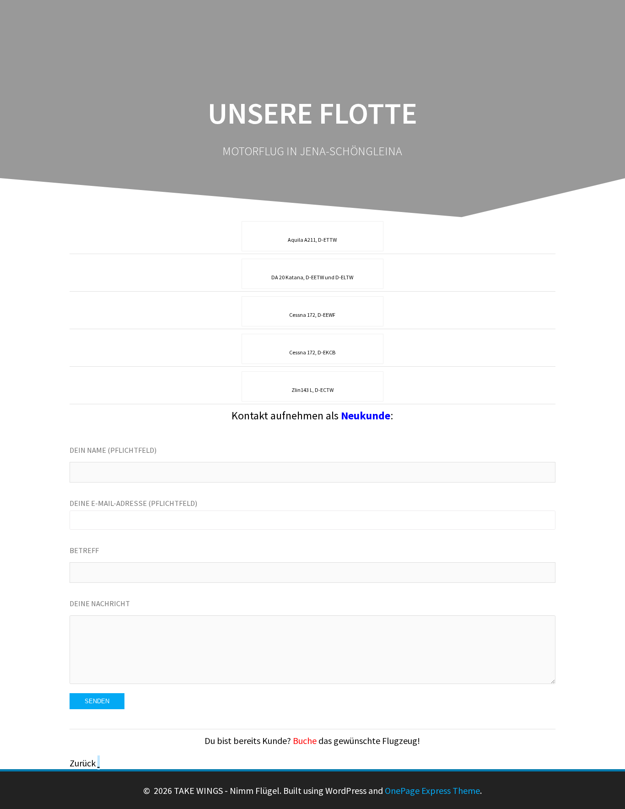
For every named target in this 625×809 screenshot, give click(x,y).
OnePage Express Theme (432, 790)
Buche (305, 740)
